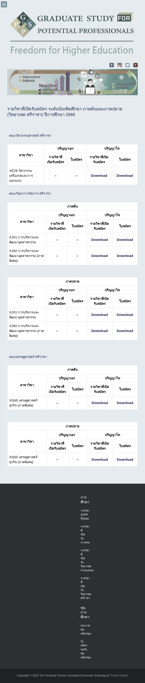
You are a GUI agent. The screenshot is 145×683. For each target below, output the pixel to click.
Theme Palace (119, 675)
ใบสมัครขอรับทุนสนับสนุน (86, 649)
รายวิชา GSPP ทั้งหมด (85, 514)
